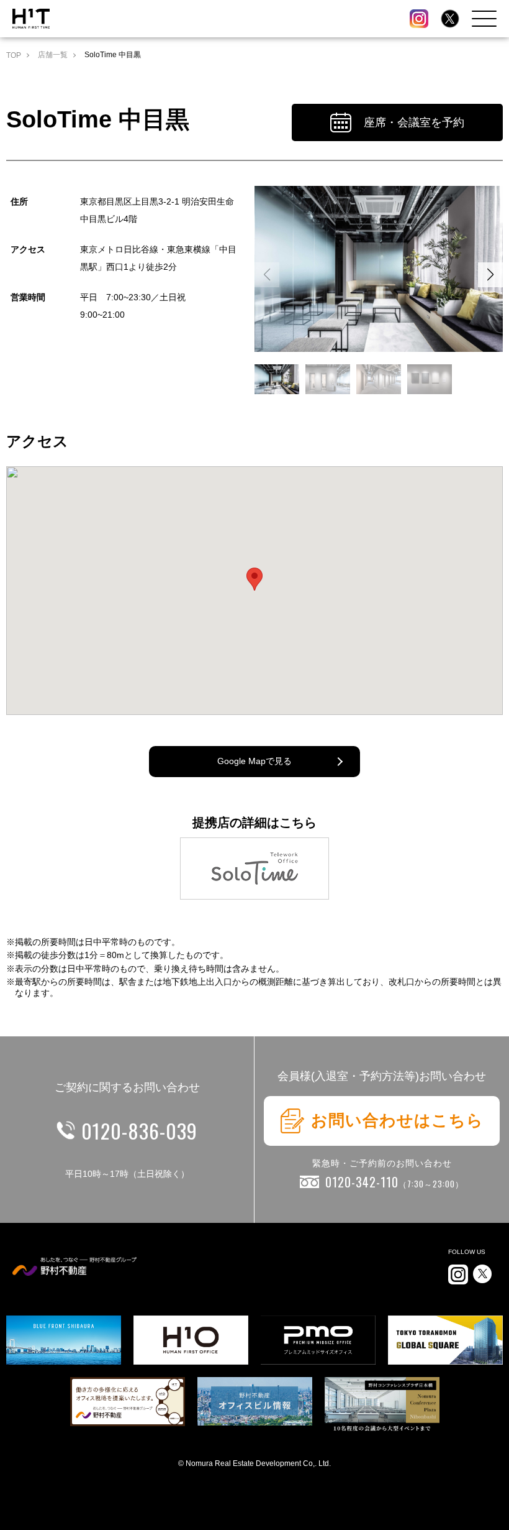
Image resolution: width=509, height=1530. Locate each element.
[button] (490, 274)
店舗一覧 (53, 54)
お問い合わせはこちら (397, 1120)
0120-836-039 (139, 1130)
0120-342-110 (394, 1182)
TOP (13, 55)
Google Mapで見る (254, 761)
